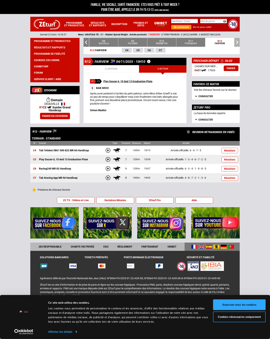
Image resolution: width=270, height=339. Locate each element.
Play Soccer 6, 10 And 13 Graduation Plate (127, 81)
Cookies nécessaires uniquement (239, 316)
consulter (205, 96)
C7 (34, 177)
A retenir (162, 69)
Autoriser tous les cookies (239, 304)
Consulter (205, 119)
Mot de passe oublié (202, 27)
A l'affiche (111, 69)
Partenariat (149, 246)
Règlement (124, 246)
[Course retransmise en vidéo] (188, 131)
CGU (105, 246)
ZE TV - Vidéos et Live (76, 200)
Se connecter (181, 27)
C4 (34, 150)
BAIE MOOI (100, 87)
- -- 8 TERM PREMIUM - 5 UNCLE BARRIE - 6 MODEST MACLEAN (131, 34)
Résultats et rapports (97, 24)
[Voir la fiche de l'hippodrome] (148, 61)
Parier (231, 68)
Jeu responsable (50, 246)
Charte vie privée (82, 246)
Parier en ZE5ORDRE (55, 115)
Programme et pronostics (74, 24)
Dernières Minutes (115, 200)
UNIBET (172, 246)
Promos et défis (141, 24)
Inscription (119, 24)
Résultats (229, 150)
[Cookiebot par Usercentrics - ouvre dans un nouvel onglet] (24, 332)
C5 (34, 159)
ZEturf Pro (155, 200)
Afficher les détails (60, 331)
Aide (194, 200)
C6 (34, 168)
